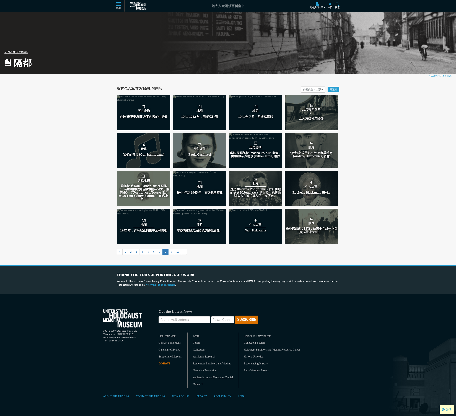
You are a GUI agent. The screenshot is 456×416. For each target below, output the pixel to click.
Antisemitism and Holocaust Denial (213, 377)
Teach (196, 342)
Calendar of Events (169, 349)
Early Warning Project (256, 370)
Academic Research (204, 356)
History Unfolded (253, 356)
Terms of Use (180, 396)
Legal (242, 396)
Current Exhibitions (170, 342)
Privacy (201, 396)
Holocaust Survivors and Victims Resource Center (272, 349)
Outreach (198, 384)
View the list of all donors (160, 284)
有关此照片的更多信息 (440, 75)
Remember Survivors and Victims (212, 363)
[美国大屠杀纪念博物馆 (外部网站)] (138, 6)
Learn (196, 335)
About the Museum (116, 396)
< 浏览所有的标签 (16, 52)
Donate (164, 363)
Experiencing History (256, 363)
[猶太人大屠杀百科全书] (227, 6)
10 (178, 251)
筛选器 (333, 89)
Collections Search (254, 342)
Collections (199, 349)
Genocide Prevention (205, 370)
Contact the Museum (150, 396)
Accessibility (222, 396)
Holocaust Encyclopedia (257, 335)
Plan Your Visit (167, 335)
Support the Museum (170, 356)
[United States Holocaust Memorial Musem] (122, 318)
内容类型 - (312, 89)
